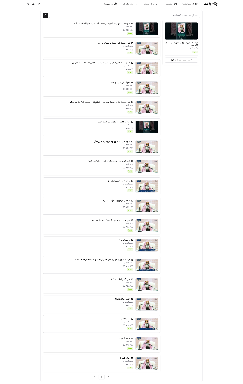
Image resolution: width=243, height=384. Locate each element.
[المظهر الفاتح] (27, 3)
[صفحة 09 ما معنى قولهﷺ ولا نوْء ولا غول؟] (146, 206)
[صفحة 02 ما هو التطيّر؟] (146, 343)
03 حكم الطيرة (127, 319)
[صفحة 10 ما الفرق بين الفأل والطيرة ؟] (146, 186)
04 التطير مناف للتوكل (123, 299)
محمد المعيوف (128, 26)
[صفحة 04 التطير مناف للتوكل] (146, 304)
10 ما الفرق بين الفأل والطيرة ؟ (120, 181)
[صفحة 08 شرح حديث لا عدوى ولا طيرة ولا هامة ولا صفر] (146, 225)
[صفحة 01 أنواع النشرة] (146, 363)
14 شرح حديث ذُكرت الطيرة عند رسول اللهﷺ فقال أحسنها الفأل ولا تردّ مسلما (101, 102)
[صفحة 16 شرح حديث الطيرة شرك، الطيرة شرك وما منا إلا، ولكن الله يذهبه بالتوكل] (146, 68)
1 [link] (101, 376)
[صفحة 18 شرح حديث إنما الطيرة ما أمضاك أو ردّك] (146, 48)
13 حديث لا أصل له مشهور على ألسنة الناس (115, 122)
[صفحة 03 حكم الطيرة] (146, 324)
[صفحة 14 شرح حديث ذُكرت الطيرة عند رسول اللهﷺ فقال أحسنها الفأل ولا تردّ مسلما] (146, 107)
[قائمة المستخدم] (39, 3)
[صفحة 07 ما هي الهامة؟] (146, 245)
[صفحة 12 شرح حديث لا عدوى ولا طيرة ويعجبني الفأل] (146, 146)
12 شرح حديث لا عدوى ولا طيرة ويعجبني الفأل (113, 141)
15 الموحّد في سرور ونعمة (122, 82)
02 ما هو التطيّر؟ (126, 338)
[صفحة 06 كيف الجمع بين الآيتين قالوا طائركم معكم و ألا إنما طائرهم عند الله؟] (146, 265)
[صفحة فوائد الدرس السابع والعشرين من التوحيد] (166, 43)
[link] (108, 376)
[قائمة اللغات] (33, 3)
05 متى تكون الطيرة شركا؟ (122, 279)
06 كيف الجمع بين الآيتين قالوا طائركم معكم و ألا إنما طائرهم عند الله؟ (104, 260)
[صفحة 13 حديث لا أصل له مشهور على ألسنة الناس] (146, 127)
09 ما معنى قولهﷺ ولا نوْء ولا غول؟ (118, 201)
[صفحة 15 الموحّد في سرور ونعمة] (146, 87)
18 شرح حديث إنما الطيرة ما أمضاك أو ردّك (115, 43)
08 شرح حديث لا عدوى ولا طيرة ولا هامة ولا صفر (112, 220)
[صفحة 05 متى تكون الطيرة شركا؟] (146, 284)
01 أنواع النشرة (126, 358)
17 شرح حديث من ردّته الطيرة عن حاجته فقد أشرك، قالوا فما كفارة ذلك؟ (103, 23)
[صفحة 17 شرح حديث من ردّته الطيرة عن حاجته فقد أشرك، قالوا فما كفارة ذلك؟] (146, 28)
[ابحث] (45, 15)
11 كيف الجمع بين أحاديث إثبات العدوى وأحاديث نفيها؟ (110, 161)
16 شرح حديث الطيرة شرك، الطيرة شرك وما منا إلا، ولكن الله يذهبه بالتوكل (102, 63)
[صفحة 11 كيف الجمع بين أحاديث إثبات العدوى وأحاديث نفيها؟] (146, 166)
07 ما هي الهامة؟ (126, 240)
